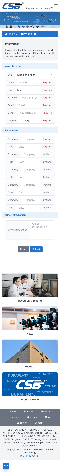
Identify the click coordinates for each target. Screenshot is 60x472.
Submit (36, 249)
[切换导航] (56, 5)
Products (28, 411)
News (48, 417)
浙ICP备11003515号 (30, 455)
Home (11, 33)
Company (32, 417)
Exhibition (22, 422)
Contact (39, 422)
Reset (23, 249)
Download (14, 417)
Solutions (45, 411)
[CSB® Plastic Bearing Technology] (13, 6)
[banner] (27, 24)
